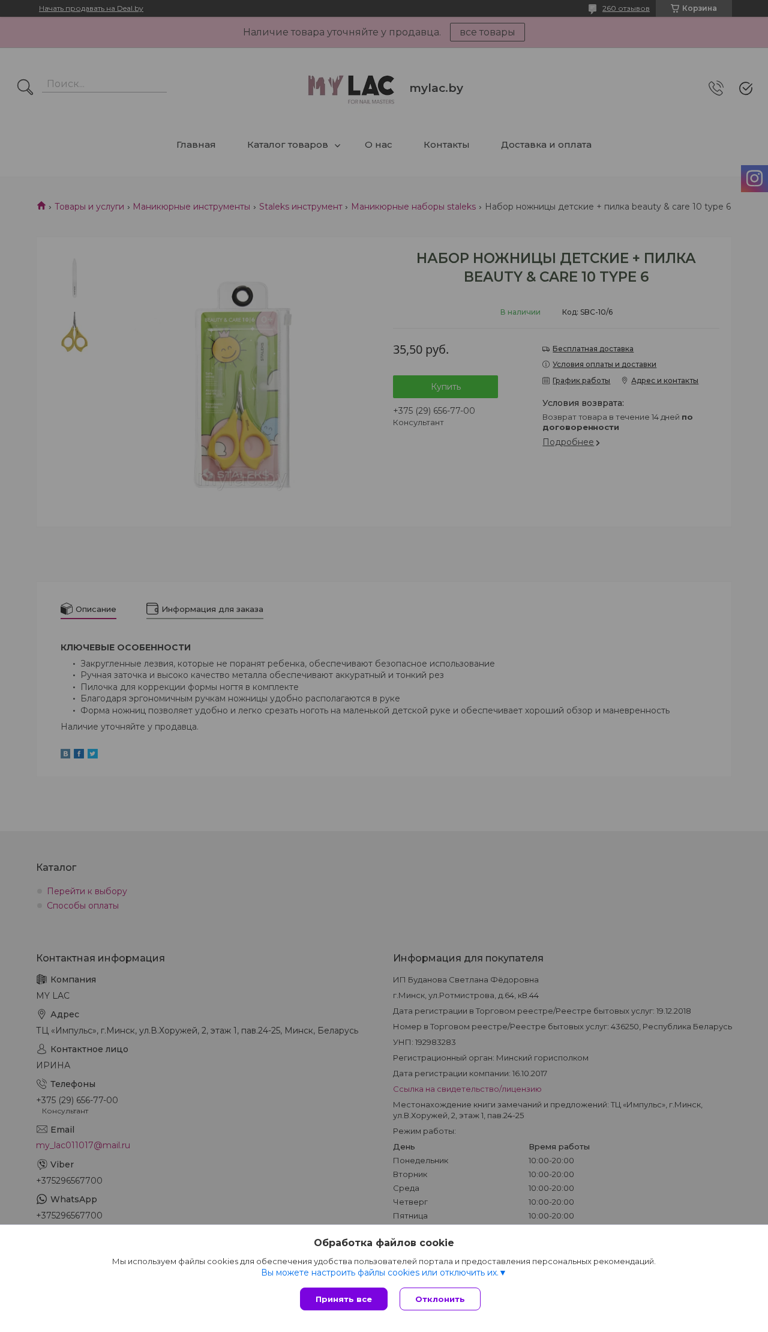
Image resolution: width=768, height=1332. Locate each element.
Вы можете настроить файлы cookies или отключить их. (380, 1272)
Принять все (344, 1299)
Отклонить (440, 1299)
